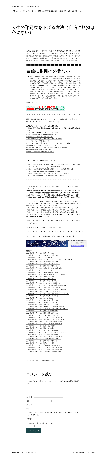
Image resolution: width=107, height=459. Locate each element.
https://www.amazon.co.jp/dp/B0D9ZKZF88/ (46, 167)
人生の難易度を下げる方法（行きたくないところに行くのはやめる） (47, 332)
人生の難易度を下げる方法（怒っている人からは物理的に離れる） (46, 285)
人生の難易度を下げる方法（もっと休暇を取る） (41, 279)
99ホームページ (31, 102)
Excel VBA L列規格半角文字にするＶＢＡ (38, 149)
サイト (28, 409)
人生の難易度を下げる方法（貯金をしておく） (40, 328)
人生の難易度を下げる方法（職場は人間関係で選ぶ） (42, 272)
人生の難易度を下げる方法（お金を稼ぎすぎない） (41, 326)
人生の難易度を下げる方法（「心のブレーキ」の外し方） (43, 345)
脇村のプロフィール (75, 11)
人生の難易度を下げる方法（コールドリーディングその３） (44, 317)
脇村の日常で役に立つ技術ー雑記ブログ (25, 6)
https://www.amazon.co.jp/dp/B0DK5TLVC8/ (46, 171)
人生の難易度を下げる (47, 360)
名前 (28, 401)
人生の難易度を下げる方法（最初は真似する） (40, 276)
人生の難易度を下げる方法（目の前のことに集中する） (43, 255)
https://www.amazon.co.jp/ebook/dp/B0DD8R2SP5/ (48, 175)
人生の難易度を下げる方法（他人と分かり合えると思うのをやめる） (47, 289)
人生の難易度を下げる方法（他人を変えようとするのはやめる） (45, 319)
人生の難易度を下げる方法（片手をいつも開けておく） (43, 263)
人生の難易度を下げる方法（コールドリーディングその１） (44, 349)
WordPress (91, 452)
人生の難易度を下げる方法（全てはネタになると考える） (43, 261)
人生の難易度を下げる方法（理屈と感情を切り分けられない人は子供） (47, 294)
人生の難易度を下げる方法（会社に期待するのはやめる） (43, 266)
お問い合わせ (16, 11)
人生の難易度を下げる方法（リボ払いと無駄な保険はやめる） (45, 321)
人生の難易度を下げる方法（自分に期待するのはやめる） (43, 341)
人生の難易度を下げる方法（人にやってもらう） (41, 270)
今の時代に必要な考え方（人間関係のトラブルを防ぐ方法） (44, 139)
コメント (30, 397)
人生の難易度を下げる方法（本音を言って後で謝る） (42, 311)
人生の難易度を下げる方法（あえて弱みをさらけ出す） (43, 315)
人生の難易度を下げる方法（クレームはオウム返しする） (43, 291)
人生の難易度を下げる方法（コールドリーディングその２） (44, 347)
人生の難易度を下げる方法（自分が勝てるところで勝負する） (45, 268)
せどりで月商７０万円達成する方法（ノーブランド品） (43, 132)
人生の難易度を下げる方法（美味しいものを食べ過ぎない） (44, 323)
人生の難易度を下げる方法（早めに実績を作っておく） (43, 281)
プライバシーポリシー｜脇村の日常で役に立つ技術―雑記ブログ (44, 11)
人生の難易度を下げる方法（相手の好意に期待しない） (43, 313)
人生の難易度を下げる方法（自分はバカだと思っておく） (43, 338)
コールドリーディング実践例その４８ (37, 141)
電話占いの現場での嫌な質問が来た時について (40, 151)
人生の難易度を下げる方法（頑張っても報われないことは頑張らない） (47, 274)
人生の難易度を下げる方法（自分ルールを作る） (41, 343)
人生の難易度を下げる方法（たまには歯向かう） (41, 298)
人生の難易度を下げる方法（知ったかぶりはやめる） (42, 330)
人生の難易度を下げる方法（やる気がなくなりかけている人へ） (45, 351)
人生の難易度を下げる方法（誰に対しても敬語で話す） (43, 296)
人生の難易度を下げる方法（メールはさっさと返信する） (43, 283)
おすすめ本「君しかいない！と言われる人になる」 (41, 145)
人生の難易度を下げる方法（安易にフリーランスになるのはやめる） (47, 309)
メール (29, 405)
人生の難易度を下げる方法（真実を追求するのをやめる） (43, 287)
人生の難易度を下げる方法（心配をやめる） (39, 257)
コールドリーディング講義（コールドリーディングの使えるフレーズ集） (48, 143)
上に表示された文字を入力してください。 (40, 423)
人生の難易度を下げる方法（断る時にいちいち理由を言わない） (45, 306)
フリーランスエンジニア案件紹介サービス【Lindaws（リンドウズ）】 (50, 236)
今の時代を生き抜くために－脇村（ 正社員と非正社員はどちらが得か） (48, 147)
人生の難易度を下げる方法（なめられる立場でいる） (42, 300)
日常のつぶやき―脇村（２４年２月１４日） (39, 137)
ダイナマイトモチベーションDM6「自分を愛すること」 (43, 134)
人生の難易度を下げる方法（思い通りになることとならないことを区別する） (49, 259)
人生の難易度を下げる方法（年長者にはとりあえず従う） (43, 302)
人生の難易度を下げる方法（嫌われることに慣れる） (42, 304)
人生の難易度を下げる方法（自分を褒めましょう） (41, 253)
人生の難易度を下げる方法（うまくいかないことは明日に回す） (45, 336)
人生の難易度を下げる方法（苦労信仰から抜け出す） (42, 334)
